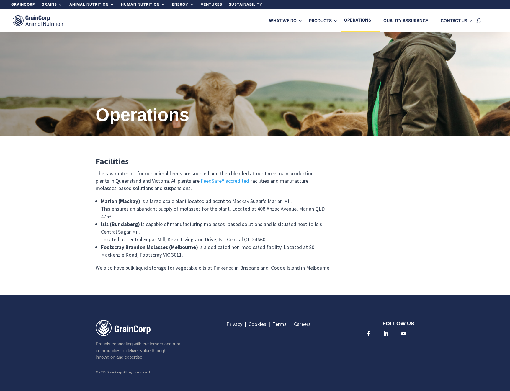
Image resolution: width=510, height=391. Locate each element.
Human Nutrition (140, 4)
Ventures (211, 4)
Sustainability (245, 4)
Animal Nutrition (89, 4)
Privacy (234, 324)
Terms (280, 324)
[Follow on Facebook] (368, 333)
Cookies (259, 324)
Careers (302, 324)
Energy (180, 4)
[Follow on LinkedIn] (386, 333)
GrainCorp (23, 4)
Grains (49, 4)
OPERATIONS (357, 19)
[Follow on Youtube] (403, 333)
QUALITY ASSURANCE (405, 20)
